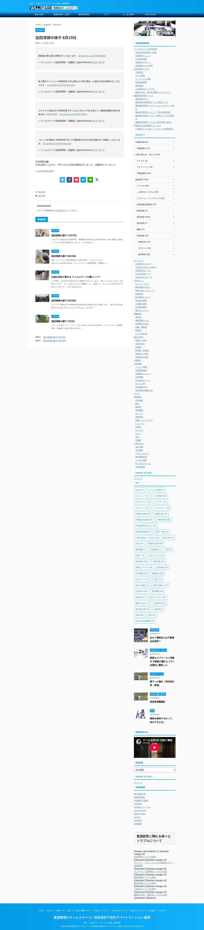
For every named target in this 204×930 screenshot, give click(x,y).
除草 (140, 615)
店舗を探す (140, 344)
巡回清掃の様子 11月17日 (64, 235)
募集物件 (138, 314)
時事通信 (138, 824)
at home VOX (140, 810)
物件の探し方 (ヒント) (145, 290)
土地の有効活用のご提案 (146, 52)
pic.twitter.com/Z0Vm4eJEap (57, 143)
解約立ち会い (143, 603)
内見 (139, 543)
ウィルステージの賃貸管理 (145, 49)
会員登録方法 (141, 387)
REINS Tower (140, 814)
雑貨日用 (139, 417)
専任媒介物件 (141, 300)
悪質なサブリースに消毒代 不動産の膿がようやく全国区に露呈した (162, 661)
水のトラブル (143, 579)
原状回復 (156, 549)
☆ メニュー (139, 260)
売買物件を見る (142, 324)
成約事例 (162, 567)
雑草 (152, 615)
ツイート (138, 478)
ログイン (62, 210)
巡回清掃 (41, 192)
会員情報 (139, 377)
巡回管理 (158, 561)
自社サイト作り (157, 597)
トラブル (160, 502)
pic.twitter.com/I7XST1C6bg (73, 114)
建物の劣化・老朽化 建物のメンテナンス (153, 92)
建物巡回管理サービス (143, 95)
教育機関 (139, 410)
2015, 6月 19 (98, 62)
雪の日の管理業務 (144, 621)
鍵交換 (158, 609)
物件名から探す (142, 354)
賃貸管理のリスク (141, 69)
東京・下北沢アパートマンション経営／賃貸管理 (102, 923)
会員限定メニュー (143, 373)
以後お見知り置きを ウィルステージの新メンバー (76, 276)
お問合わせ (139, 443)
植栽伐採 (157, 573)
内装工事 (168, 537)
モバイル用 (140, 383)
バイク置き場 (141, 334)
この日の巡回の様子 (44, 171)
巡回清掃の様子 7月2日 (63, 321)
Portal (41, 910)
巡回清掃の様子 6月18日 (54, 337)
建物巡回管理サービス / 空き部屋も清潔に (153, 122)
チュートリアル (142, 284)
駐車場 (138, 330)
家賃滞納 (139, 85)
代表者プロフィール (137, 910)
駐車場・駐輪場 (142, 350)
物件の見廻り (160, 585)
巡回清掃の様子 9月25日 (63, 256)
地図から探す (141, 340)
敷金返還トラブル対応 (145, 883)
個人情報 (139, 447)
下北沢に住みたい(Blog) (145, 267)
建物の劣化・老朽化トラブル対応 (150, 894)
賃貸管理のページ (143, 270)
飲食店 (138, 427)
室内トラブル (156, 555)
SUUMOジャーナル (142, 807)
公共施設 (139, 400)
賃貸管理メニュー (143, 55)
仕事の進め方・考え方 (147, 537)
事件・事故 (162, 531)
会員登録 (138, 363)
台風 (168, 549)
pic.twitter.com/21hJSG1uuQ (61, 85)
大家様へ (138, 360)
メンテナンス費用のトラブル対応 (150, 871)
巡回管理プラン (142, 99)
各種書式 (139, 294)
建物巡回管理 (84, 14)
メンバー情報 (141, 367)
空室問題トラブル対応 (145, 856)
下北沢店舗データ (143, 274)
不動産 (138, 440)
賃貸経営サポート (143, 62)
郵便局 (138, 407)
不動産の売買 (143, 514)
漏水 (158, 579)
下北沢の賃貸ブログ (82, 910)
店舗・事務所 (141, 327)
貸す (69, 910)
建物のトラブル (144, 567)
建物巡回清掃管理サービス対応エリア (151, 102)
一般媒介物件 (141, 304)
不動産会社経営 (144, 520)
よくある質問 (128, 14)
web (140, 490)
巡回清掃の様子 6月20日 (54, 340)
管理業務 (157, 591)
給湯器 (140, 597)
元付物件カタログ (143, 264)
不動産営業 (163, 520)
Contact (162, 910)
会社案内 (151, 910)
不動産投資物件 (144, 531)
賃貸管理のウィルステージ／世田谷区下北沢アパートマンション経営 (102, 917)
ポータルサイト (161, 508)
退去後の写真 (143, 609)
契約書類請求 (141, 457)
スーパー (139, 413)
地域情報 (138, 397)
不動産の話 (160, 514)
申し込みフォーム (143, 463)
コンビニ (139, 430)
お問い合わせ (150, 14)
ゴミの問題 (140, 75)
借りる (49, 910)
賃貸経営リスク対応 (144, 65)
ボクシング (142, 508)
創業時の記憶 (155, 543)
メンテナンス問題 (143, 79)
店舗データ (60, 910)
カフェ (138, 433)
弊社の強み (39, 14)
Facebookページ (142, 380)
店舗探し (139, 347)
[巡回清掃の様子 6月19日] (83, 180)
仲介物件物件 (141, 307)
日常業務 (141, 573)
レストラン (140, 423)
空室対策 (139, 72)
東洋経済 (138, 820)
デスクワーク (143, 502)
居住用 (138, 317)
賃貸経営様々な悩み (62, 14)
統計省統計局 (140, 794)
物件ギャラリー (142, 310)
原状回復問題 (141, 82)
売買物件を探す (142, 357)
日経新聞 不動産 (141, 800)
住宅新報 (138, 804)
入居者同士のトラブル (145, 89)
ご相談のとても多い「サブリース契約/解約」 (155, 129)
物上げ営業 (142, 585)
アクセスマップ (142, 453)
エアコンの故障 (156, 490)
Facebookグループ (143, 277)
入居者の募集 (141, 59)
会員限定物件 (141, 370)
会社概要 (139, 450)
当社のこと (139, 280)
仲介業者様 (140, 467)
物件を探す (139, 337)
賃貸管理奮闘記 (157, 701)
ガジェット (142, 496)
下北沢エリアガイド (100, 910)
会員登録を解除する (144, 390)
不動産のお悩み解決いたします (147, 125)
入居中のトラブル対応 (145, 889)
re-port (137, 817)
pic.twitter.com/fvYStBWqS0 (92, 55)
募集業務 (141, 549)
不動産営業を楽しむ (146, 526)
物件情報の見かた (143, 287)
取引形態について (143, 297)
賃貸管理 (160, 603)
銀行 (137, 403)
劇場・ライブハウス (144, 420)
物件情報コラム (142, 320)
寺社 (137, 437)
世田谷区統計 (140, 797)
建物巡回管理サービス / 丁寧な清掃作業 (152, 112)
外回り (140, 555)
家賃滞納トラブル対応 (145, 877)
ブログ (106, 14)
